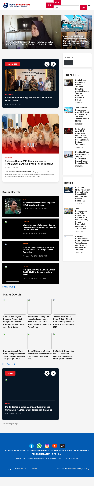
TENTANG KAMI (33, 450)
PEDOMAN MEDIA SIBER (61, 450)
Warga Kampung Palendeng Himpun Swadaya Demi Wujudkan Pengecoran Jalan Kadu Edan (39, 227)
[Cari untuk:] (67, 8)
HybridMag (84, 469)
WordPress (71, 469)
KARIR (77, 450)
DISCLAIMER (44, 454)
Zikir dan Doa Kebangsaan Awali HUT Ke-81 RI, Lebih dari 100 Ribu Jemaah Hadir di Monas (82, 114)
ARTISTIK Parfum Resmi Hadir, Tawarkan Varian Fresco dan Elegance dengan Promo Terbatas (82, 243)
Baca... (39, 176)
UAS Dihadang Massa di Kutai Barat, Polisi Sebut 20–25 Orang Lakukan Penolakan (39, 249)
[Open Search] (57, 2)
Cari (68, 63)
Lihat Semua (8, 287)
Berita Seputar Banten (28, 469)
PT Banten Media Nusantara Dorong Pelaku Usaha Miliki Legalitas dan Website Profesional (82, 194)
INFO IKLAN (57, 454)
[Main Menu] (89, 5)
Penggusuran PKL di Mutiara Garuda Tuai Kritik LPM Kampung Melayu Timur (39, 272)
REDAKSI (45, 450)
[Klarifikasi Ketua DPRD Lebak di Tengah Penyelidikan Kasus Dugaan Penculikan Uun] (68, 152)
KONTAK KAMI (18, 450)
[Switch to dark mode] (50, 5)
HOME (8, 450)
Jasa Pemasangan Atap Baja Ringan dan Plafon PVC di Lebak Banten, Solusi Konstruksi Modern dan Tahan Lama (81, 218)
